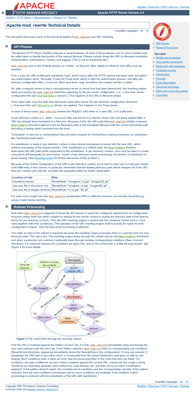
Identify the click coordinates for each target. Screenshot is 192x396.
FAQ (164, 7)
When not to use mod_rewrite (172, 91)
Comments (162, 95)
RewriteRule (19, 125)
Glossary (173, 7)
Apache (10, 17)
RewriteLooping (44, 157)
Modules (142, 7)
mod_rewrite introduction (169, 61)
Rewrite (73, 17)
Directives (154, 7)
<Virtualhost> (46, 95)
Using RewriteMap (166, 82)
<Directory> (45, 105)
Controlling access (166, 70)
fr (147, 30)
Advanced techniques (167, 86)
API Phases (162, 43)
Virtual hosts (163, 74)
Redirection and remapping (170, 66)
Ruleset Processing (166, 47)
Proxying (161, 78)
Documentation (42, 17)
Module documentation (168, 57)
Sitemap (184, 7)
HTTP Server (24, 17)
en (142, 30)
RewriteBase (117, 147)
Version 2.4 (59, 17)
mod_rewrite (82, 37)
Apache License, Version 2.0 (42, 389)
